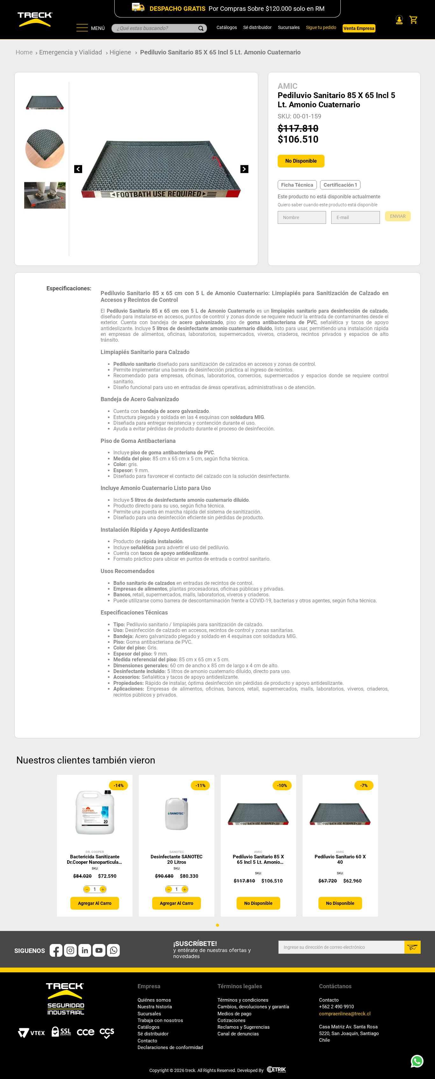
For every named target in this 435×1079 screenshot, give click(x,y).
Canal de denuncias (238, 1034)
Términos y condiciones (243, 1000)
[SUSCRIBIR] (412, 947)
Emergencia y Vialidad (70, 52)
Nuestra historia (155, 1007)
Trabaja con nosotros (160, 1020)
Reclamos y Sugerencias (244, 1027)
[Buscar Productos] (201, 28)
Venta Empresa (359, 28)
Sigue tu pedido (321, 27)
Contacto (147, 1041)
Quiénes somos (154, 1000)
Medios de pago (235, 1014)
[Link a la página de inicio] (24, 52)
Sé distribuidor (257, 27)
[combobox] (159, 28)
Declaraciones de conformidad (170, 1047)
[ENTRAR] (398, 19)
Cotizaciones (232, 1020)
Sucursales (289, 27)
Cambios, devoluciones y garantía (253, 1007)
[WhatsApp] (419, 1063)
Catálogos (227, 27)
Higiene (120, 52)
